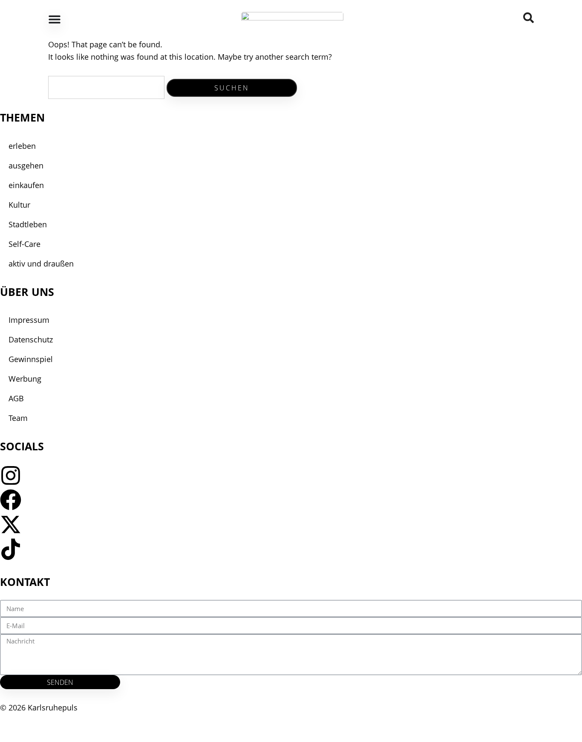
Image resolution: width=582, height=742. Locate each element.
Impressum (29, 320)
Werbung (25, 379)
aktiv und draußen (41, 263)
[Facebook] (10, 499)
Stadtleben (28, 224)
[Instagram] (10, 475)
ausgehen (26, 165)
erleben (22, 146)
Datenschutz (31, 339)
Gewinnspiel (31, 359)
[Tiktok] (10, 549)
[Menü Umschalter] (54, 19)
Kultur (19, 205)
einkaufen (26, 185)
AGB (16, 398)
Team (18, 418)
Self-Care (24, 244)
